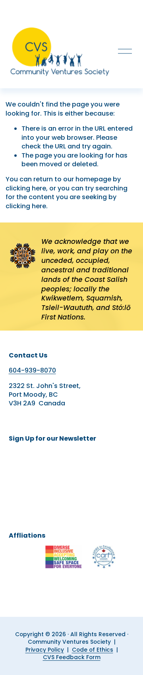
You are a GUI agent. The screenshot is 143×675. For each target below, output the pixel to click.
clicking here (26, 188)
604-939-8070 (32, 370)
